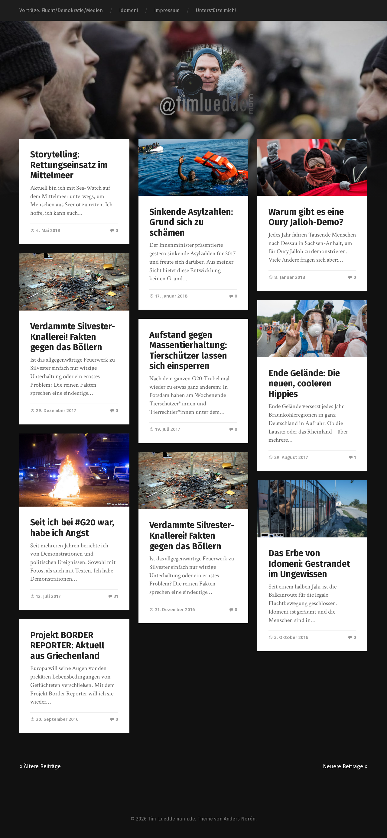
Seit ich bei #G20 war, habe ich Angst (72, 527)
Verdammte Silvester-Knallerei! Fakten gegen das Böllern (72, 337)
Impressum (167, 10)
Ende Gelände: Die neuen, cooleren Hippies (304, 383)
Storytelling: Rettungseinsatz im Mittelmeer (68, 165)
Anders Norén (239, 819)
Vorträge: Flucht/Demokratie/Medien (61, 10)
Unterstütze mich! (216, 10)
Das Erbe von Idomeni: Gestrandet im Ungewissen (309, 563)
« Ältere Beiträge (40, 766)
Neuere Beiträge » (345, 766)
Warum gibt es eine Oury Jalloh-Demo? (306, 217)
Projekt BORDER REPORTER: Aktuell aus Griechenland (67, 645)
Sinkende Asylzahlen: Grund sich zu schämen (191, 222)
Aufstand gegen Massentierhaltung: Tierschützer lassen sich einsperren (188, 351)
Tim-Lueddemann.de (171, 819)
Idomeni (128, 10)
